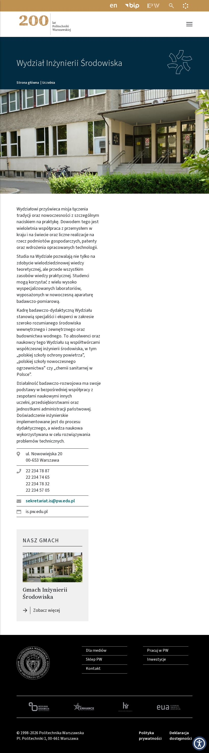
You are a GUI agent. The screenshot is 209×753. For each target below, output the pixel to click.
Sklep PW (94, 659)
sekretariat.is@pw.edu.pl (50, 501)
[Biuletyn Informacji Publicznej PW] (132, 5)
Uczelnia (48, 82)
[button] (199, 743)
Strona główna (28, 82)
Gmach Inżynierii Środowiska (45, 593)
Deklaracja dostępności (180, 735)
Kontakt (93, 668)
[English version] (113, 5)
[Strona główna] (45, 24)
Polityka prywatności (150, 735)
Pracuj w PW (157, 650)
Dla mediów (96, 650)
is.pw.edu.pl (37, 511)
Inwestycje (156, 659)
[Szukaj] (171, 5)
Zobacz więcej (48, 610)
